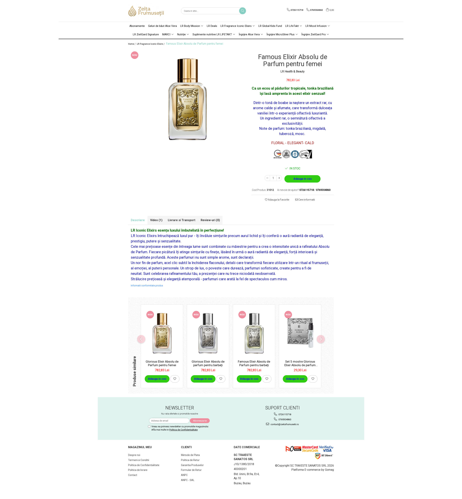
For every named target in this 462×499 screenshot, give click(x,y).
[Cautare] (242, 10)
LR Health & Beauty (292, 71)
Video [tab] (156, 220)
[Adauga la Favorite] (174, 379)
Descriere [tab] (138, 220)
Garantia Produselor (192, 465)
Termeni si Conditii (138, 460)
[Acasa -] (146, 11)
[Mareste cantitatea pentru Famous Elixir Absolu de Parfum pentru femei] (279, 178)
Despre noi (134, 455)
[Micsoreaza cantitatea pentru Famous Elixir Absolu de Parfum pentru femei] (267, 178)
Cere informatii (306, 199)
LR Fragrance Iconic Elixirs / (151, 44)
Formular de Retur (191, 470)
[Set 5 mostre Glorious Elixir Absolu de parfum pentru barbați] (300, 333)
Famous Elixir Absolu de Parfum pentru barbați (254, 363)
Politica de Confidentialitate (183, 429)
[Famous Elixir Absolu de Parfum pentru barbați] (254, 333)
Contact (132, 475)
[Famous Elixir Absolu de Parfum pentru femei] (187, 99)
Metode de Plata (190, 455)
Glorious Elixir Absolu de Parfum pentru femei (162, 363)
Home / (132, 44)
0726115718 (284, 414)
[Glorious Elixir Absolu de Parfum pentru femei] (162, 333)
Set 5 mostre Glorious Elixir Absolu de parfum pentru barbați (300, 363)
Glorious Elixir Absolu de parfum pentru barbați (208, 363)
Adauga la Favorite (278, 199)
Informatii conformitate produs (147, 285)
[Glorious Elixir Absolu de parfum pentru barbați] (208, 333)
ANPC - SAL (187, 480)
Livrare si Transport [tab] (181, 220)
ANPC (184, 475)
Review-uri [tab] (210, 220)
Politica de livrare (137, 470)
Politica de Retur (190, 460)
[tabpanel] (187, 99)
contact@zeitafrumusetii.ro (284, 424)
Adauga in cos (302, 178)
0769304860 (284, 419)
